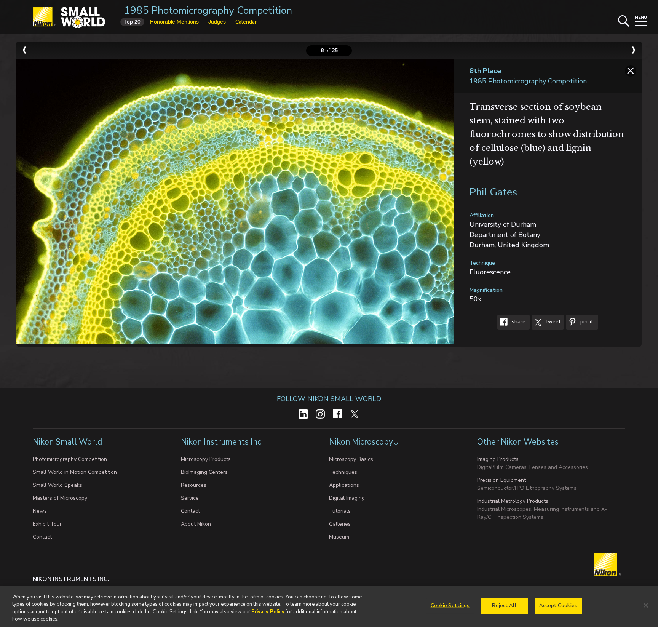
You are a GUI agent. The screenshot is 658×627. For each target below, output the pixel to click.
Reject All (504, 605)
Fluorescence (490, 272)
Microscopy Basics (351, 459)
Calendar (246, 22)
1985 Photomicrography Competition (208, 10)
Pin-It (586, 322)
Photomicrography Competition (70, 459)
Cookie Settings (450, 605)
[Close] (645, 605)
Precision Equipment (501, 480)
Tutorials (340, 511)
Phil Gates (493, 192)
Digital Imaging (347, 498)
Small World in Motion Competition (75, 472)
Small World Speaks (57, 485)
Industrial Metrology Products (512, 501)
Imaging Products (498, 459)
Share (517, 322)
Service (190, 498)
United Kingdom (523, 245)
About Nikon (196, 524)
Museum (339, 537)
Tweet (553, 322)
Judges (217, 22)
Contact (42, 537)
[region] (329, 606)
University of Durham (503, 224)
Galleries (340, 524)
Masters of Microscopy (60, 498)
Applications (344, 485)
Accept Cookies (558, 605)
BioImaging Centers (204, 472)
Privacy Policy (267, 611)
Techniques (343, 472)
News (40, 511)
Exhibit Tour (47, 524)
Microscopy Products (206, 459)
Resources (193, 485)
